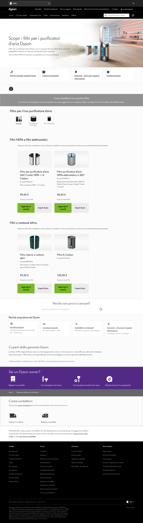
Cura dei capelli (21, 15)
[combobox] (30, 3)
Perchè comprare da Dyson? (49, 489)
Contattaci (115, 9)
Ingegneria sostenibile (78, 459)
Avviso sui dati (41, 502)
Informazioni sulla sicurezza (111, 474)
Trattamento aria (35, 15)
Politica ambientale (77, 463)
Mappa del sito (13, 481)
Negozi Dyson (107, 451)
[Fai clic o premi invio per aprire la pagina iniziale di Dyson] (12, 9)
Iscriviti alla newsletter (109, 455)
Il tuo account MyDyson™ (47, 493)
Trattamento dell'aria (15, 459)
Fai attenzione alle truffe (47, 485)
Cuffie (46, 15)
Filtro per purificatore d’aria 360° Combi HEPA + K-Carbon (34, 175)
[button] (130, 502)
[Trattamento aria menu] (42, 15)
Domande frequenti (109, 470)
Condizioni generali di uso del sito (113, 463)
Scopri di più (43, 208)
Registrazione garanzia (47, 474)
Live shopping (107, 459)
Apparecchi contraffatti (47, 481)
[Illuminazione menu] (60, 15)
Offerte (73, 15)
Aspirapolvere (13, 451)
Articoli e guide (76, 455)
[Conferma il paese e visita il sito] (133, 3)
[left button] (10, 122)
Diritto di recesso (45, 463)
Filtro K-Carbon (65, 254)
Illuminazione (54, 15)
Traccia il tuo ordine (46, 466)
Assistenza (65, 15)
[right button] (132, 122)
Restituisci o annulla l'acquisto (49, 459)
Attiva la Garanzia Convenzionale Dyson (96, 9)
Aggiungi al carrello (26, 207)
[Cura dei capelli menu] (28, 15)
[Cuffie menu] (49, 15)
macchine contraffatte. (27, 436)
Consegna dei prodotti (47, 470)
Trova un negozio (65, 9)
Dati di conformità (45, 478)
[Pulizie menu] (14, 15)
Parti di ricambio (14, 478)
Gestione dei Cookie (30, 502)
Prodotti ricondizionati (50, 9)
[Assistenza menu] (70, 15)
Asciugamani (13, 470)
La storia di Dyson (77, 451)
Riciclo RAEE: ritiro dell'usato (80, 466)
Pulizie (11, 15)
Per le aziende (77, 9)
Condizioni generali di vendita (112, 466)
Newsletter (38, 9)
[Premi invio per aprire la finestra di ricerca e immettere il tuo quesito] (116, 15)
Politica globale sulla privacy (16, 502)
